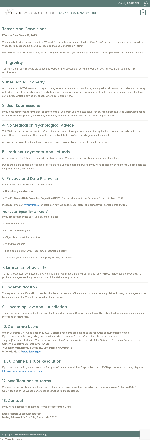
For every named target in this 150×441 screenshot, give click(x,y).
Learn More (79, 12)
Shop (62, 12)
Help (95, 12)
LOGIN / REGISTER (128, 3)
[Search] (145, 3)
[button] (143, 12)
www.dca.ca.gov (31, 351)
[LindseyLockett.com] (29, 13)
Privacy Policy (31, 204)
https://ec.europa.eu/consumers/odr (22, 371)
